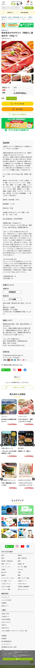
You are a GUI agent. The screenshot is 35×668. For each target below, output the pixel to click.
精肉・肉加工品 (22, 558)
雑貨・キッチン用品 (23, 578)
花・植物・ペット (6, 581)
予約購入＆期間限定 (23, 586)
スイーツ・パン (5, 567)
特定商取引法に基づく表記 (9, 647)
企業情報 (3, 636)
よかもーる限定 (5, 586)
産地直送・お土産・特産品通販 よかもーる (13, 17)
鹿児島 (20, 555)
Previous (1, 413)
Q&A (2, 650)
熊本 (2, 555)
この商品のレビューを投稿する (19, 387)
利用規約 (3, 638)
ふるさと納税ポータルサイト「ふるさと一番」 (14, 631)
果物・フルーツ (5, 564)
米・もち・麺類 (22, 567)
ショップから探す (6, 600)
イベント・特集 (5, 589)
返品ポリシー (5, 606)
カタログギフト (22, 584)
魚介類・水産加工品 (7, 561)
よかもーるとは (5, 622)
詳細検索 (3, 603)
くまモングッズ (5, 584)
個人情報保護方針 (6, 641)
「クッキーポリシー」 (7, 656)
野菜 (19, 561)
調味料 (3, 575)
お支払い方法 (5, 614)
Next (33, 413)
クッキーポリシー (6, 644)
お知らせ (3, 625)
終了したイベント (23, 589)
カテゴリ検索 (28, 8)
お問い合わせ (5, 628)
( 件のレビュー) (6, 38)
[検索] (23, 7)
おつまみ (20, 569)
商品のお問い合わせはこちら (13, 365)
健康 (19, 575)
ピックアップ (5, 597)
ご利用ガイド (10, 12)
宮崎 (2, 558)
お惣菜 (3, 569)
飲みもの (3, 572)
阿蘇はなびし (5, 30)
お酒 (19, 572)
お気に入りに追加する (19, 114)
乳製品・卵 (21, 564)
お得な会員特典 (24, 12)
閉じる (17, 659)
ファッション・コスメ (7, 578)
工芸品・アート (22, 581)
